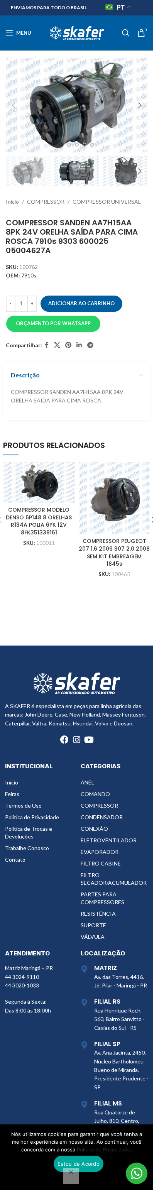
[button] (13, 105)
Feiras (12, 794)
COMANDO (95, 794)
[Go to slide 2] (69, 145)
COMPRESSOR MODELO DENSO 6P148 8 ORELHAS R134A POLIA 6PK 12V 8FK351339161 (39, 521)
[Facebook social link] (46, 345)
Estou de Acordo (79, 1164)
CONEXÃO (94, 828)
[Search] (126, 33)
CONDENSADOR (102, 817)
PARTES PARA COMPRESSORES (102, 898)
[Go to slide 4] (84, 145)
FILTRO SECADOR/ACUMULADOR (114, 879)
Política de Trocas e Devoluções (28, 832)
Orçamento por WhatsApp (53, 323)
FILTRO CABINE (101, 863)
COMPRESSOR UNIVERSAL (107, 201)
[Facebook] (64, 739)
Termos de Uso (23, 805)
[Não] (71, 1176)
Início (12, 201)
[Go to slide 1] (61, 145)
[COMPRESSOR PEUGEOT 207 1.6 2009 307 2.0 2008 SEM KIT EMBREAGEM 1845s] (115, 498)
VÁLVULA (93, 936)
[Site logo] (77, 32)
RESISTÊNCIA (98, 913)
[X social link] (57, 345)
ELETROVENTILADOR (109, 840)
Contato (15, 859)
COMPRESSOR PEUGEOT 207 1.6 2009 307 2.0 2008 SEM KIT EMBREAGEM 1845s (114, 552)
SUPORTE (93, 925)
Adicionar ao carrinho (81, 303)
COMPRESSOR (45, 201)
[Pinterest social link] (68, 345)
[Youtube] (89, 739)
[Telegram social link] (90, 345)
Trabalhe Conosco (27, 848)
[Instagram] (77, 739)
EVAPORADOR (99, 852)
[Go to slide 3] (77, 145)
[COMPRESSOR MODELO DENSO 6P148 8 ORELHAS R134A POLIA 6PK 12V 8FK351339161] (39, 482)
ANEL (87, 782)
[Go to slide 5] (92, 145)
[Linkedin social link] (79, 345)
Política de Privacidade (32, 817)
